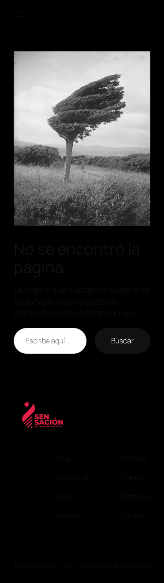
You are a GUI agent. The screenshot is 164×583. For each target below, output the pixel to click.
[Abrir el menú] (19, 14)
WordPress (135, 565)
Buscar (122, 341)
